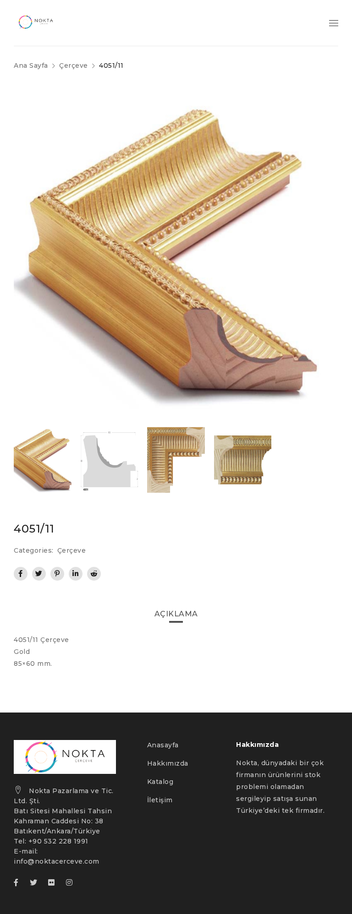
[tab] (176, 614)
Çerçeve (73, 65)
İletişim (160, 800)
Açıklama (176, 613)
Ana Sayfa (31, 65)
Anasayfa (163, 745)
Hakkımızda (167, 763)
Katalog (160, 782)
